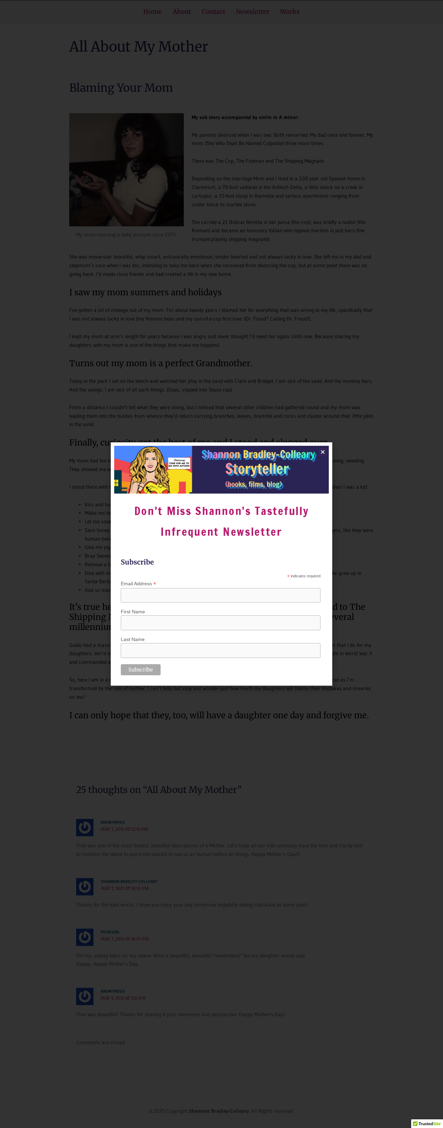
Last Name (133, 639)
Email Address (138, 583)
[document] (221, 564)
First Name (133, 611)
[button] (322, 451)
